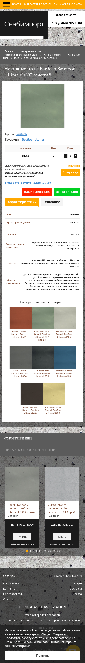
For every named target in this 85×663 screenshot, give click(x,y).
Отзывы (8, 599)
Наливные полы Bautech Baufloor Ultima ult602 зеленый (42, 336)
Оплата (77, 594)
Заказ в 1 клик (67, 192)
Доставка (76, 588)
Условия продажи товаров (42, 615)
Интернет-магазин (30, 51)
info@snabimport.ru (66, 23)
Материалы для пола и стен (21, 55)
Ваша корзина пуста (68, 4)
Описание (51, 202)
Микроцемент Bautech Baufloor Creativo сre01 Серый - (61, 510)
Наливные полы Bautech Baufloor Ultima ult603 (64, 334)
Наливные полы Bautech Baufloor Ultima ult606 (64, 373)
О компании (11, 583)
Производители (13, 594)
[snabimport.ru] (24, 38)
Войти (16, 4)
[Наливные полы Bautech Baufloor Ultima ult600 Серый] (22, 469)
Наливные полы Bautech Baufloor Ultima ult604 (19, 373)
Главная (9, 51)
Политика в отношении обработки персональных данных (42, 620)
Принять (42, 655)
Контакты (9, 588)
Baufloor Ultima (33, 139)
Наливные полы (53, 55)
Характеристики (22, 202)
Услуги (77, 583)
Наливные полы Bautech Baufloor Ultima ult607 (30, 410)
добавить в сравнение (22, 544)
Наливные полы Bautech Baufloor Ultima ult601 (19, 334)
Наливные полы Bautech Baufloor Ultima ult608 (53, 410)
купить (22, 537)
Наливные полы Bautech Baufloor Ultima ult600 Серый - (21, 510)
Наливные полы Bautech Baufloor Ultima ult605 (42, 373)
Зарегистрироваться (38, 4)
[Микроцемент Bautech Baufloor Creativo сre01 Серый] (62, 469)
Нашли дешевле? (37, 192)
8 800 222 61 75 (66, 15)
